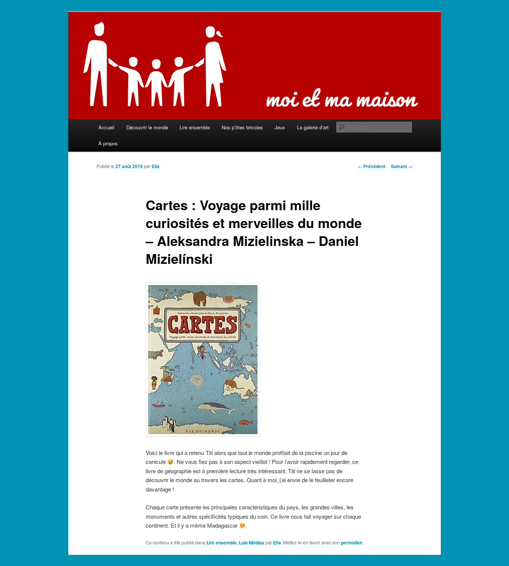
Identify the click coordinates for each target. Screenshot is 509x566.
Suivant (401, 166)
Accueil (106, 127)
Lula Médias (251, 542)
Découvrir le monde (147, 127)
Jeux (280, 127)
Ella (155, 166)
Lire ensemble (195, 127)
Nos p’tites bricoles (242, 127)
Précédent (371, 166)
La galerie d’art (313, 127)
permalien (351, 542)
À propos (108, 143)
